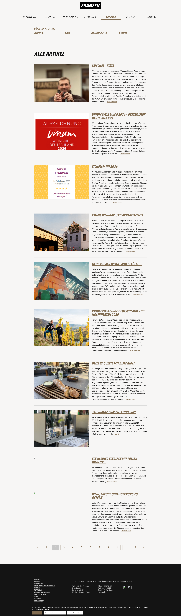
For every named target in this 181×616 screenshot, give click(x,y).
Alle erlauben (37, 613)
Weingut (50, 17)
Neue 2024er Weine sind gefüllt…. (117, 264)
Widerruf (37, 599)
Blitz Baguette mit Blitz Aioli (113, 363)
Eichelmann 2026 (104, 166)
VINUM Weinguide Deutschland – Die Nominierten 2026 (118, 313)
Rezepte (123, 33)
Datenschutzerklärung (75, 613)
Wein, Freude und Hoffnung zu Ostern (114, 496)
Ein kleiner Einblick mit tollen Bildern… (114, 460)
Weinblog (110, 17)
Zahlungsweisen (40, 594)
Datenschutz (38, 601)
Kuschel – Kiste (103, 66)
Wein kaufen (70, 17)
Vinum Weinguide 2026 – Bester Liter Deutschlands (118, 116)
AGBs (36, 596)
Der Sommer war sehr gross (44, 586)
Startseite (30, 17)
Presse (130, 17)
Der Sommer (90, 17)
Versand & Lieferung (41, 592)
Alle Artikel (38, 33)
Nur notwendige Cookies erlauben (55, 613)
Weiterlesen (112, 102)
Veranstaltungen (99, 33)
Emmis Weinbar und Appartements (117, 215)
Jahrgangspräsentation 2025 (114, 412)
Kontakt (151, 17)
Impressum (38, 590)
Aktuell (66, 33)
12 (134, 547)
